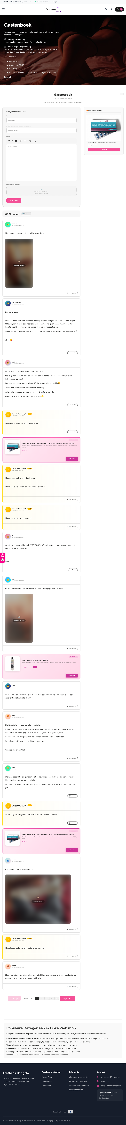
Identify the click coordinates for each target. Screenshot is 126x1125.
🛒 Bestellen (72, 459)
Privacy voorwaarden (78, 1081)
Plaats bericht (14, 200)
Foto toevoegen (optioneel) (13, 184)
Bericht (8, 136)
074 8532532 (106, 1081)
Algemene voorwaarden (79, 1077)
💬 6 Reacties (72, 929)
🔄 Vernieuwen (26, 214)
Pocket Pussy (47, 1077)
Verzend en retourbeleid (79, 1086)
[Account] (111, 9)
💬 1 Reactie (73, 570)
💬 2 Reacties (72, 648)
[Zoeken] (106, 9)
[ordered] (21, 140)
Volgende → (67, 998)
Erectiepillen (47, 1081)
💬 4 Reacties (72, 499)
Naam (8, 116)
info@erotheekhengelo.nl (111, 1086)
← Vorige (14, 998)
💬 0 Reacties (72, 293)
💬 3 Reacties (72, 758)
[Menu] (3, 9)
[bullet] (24, 140)
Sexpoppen (46, 1086)
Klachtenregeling (76, 1090)
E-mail (18, 126)
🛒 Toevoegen (103, 149)
